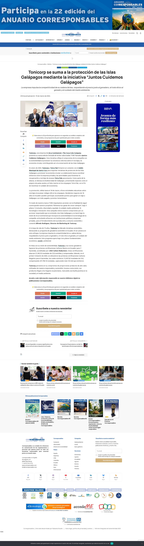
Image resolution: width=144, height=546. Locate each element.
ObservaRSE (19, 32)
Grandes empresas (73, 67)
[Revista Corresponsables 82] (80, 407)
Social (27, 380)
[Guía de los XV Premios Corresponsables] (112, 408)
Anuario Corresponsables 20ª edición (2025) (32, 421)
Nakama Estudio (57, 528)
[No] (142, 543)
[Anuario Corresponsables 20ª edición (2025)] (32, 408)
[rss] (116, 477)
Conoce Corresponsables (7, 32)
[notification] (140, 33)
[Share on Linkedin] (24, 148)
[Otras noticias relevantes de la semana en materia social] (59, 373)
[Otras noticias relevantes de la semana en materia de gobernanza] (85, 373)
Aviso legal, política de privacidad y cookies (78, 528)
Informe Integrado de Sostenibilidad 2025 (108, 528)
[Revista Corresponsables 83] (64, 407)
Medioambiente (65, 67)
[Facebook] (28, 477)
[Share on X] (99, 96)
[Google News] (78, 477)
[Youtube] (66, 477)
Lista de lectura (123, 33)
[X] (41, 477)
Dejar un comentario (79, 355)
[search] (137, 33)
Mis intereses (115, 33)
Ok (112, 543)
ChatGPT (58, 142)
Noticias (59, 67)
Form (1, 531)
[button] (101, 96)
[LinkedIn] (91, 477)
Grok (58, 146)
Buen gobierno (81, 380)
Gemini (42, 146)
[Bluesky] (103, 477)
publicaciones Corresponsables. (41, 281)
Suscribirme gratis (54, 326)
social (40, 241)
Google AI (74, 142)
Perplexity (74, 146)
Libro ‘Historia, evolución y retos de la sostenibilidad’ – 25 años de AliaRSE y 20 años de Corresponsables (47, 421)
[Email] (24, 152)
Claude (42, 142)
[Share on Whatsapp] (66, 334)
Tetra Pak (54, 168)
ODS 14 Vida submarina (82, 67)
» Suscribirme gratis (111, 53)
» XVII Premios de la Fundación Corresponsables (36, 32)
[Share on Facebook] (96, 96)
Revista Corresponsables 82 (80, 418)
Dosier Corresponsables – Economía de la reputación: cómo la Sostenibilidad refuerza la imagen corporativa (95, 424)
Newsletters (132, 33)
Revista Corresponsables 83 (64, 418)
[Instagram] (53, 477)
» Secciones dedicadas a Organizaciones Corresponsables (102, 49)
